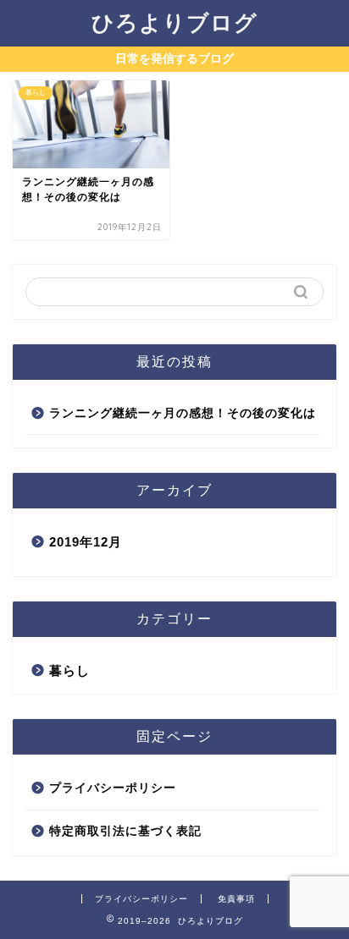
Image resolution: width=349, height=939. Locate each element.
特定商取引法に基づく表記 (125, 831)
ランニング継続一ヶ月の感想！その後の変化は (182, 413)
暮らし (69, 670)
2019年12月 (85, 542)
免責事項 (236, 898)
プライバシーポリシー (112, 788)
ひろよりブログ (174, 22)
